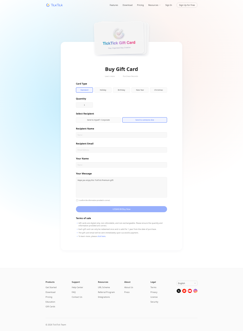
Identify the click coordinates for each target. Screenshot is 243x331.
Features (114, 5)
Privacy (153, 292)
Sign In (168, 5)
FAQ (74, 292)
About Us (128, 287)
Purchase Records (130, 76)
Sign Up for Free (187, 5)
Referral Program (106, 292)
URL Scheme (104, 287)
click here (101, 236)
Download (128, 5)
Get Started (51, 287)
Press (127, 292)
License (154, 297)
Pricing (140, 5)
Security (154, 301)
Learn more (110, 76)
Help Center (77, 287)
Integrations (104, 297)
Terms (153, 287)
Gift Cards (50, 306)
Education (50, 301)
